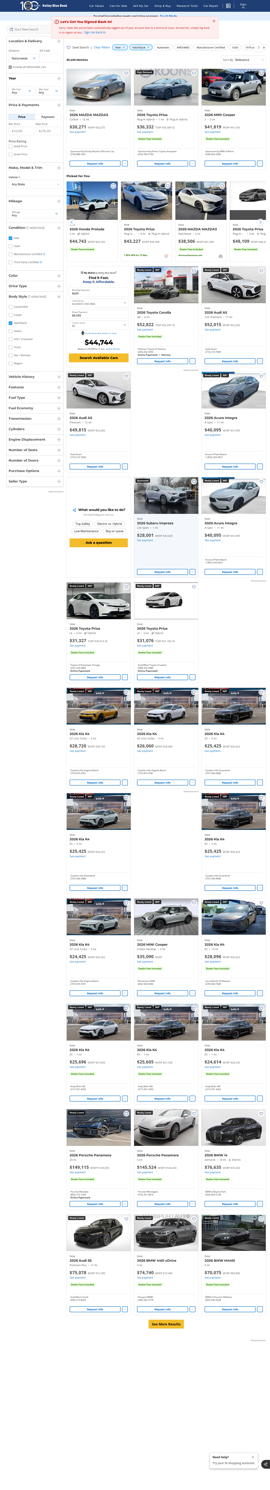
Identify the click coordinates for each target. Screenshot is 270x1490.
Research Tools (187, 6)
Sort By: (228, 60)
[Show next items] (258, 47)
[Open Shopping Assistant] (265, 1464)
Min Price (14, 124)
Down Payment (79, 312)
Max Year (44, 89)
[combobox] (35, 29)
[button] (228, 6)
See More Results (166, 1324)
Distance (14, 50)
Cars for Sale (118, 6)
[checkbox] (18, 146)
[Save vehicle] (126, 73)
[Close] (253, 1457)
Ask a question (99, 543)
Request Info (95, 163)
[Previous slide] (72, 222)
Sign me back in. (95, 32)
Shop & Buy (162, 6)
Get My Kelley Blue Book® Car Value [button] (100, 333)
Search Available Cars (99, 358)
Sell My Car (141, 6)
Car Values (96, 6)
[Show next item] (190, 495)
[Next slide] (260, 222)
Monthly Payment (81, 290)
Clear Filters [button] (102, 47)
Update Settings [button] (113, 349)
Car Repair (211, 6)
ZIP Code (44, 50)
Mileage (16, 212)
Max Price (42, 124)
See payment (78, 132)
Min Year (16, 89)
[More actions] (125, 163)
